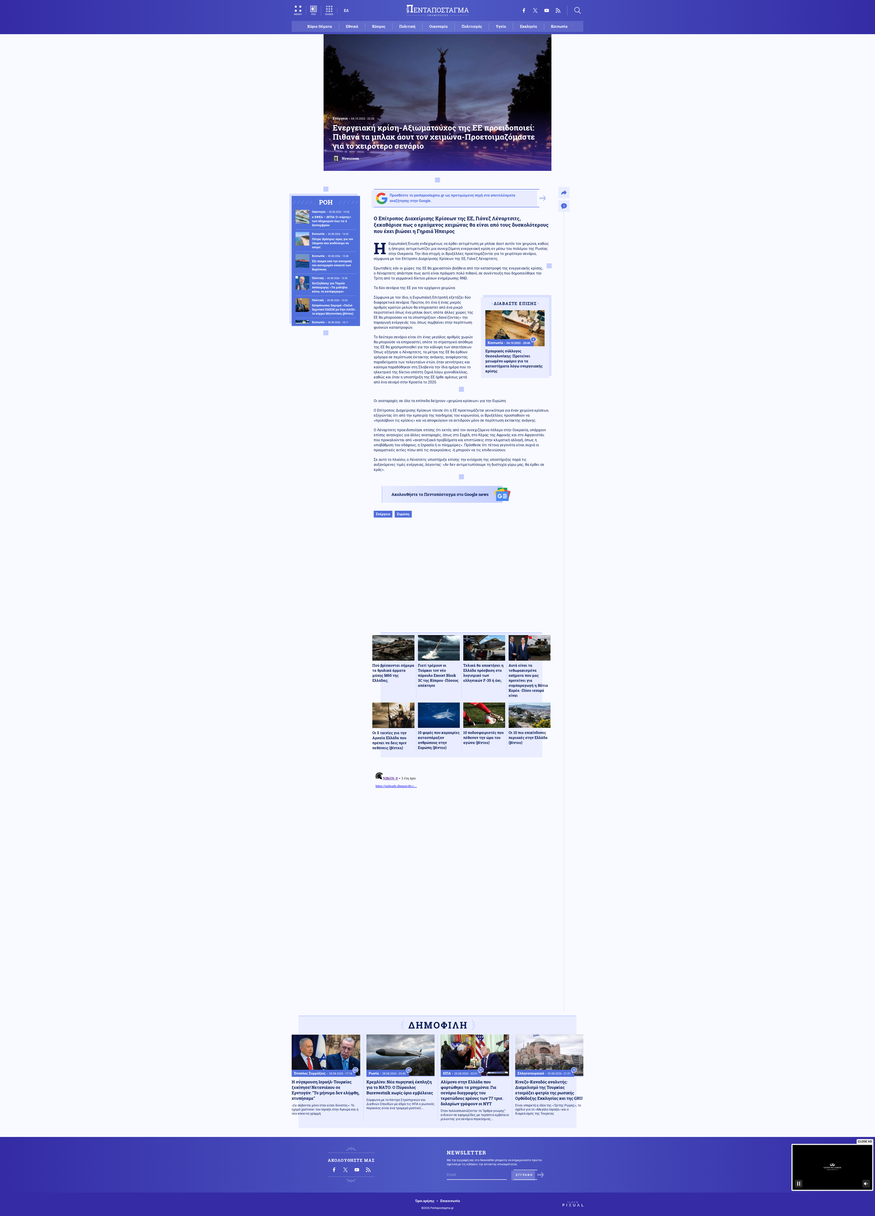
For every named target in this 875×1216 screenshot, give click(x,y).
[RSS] (558, 10)
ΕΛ (346, 10)
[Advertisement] (461, 579)
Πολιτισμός (472, 26)
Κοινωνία (559, 26)
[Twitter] (535, 10)
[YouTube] (546, 10)
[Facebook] (524, 10)
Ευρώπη (403, 514)
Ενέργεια (340, 118)
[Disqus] (461, 827)
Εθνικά (352, 26)
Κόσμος (378, 26)
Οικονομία (438, 26)
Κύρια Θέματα (319, 26)
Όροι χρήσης (424, 1201)
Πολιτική (407, 26)
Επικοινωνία (450, 1201)
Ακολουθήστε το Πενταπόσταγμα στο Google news (440, 494)
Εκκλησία (528, 26)
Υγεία (501, 26)
